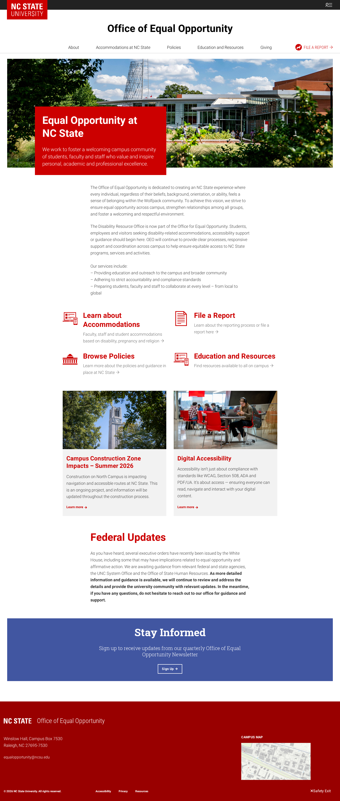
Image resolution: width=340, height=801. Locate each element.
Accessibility (103, 791)
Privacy (123, 791)
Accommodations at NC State (123, 47)
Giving (266, 47)
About (73, 47)
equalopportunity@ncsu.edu (27, 757)
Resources (141, 791)
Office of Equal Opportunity (170, 28)
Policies (174, 47)
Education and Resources (221, 47)
